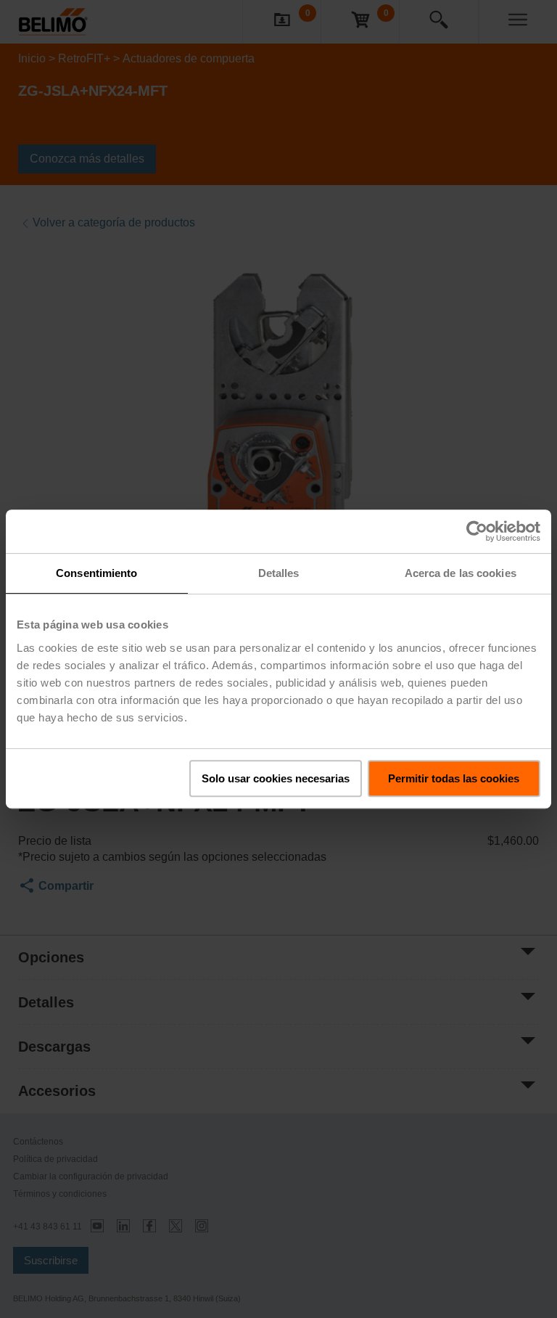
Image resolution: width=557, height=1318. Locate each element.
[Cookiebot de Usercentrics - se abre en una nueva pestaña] (476, 531)
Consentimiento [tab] (96, 573)
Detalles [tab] (279, 573)
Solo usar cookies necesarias (276, 778)
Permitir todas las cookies (453, 778)
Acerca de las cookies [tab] (460, 573)
